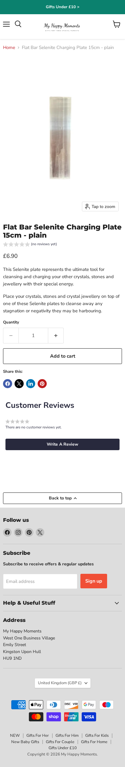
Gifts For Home (94, 742)
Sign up (93, 581)
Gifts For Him (67, 735)
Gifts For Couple (60, 742)
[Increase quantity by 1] (56, 335)
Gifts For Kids (97, 735)
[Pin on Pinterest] (42, 383)
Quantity (11, 322)
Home (9, 47)
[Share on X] (19, 383)
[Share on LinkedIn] (30, 383)
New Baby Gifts (25, 742)
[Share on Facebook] (7, 383)
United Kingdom (60, 683)
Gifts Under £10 (63, 748)
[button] (30, 245)
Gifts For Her (37, 735)
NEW (15, 735)
